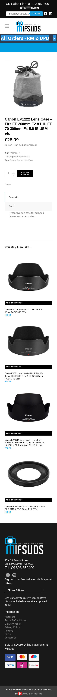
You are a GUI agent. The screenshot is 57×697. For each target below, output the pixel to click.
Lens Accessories (22, 156)
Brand (11, 206)
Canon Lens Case (25, 160)
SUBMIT (36, 13)
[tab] (28, 197)
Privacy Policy (12, 627)
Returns (9, 630)
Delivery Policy (13, 623)
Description (14, 197)
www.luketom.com (32, 693)
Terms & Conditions (15, 620)
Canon (13, 160)
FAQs (8, 634)
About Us (10, 616)
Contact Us (10, 637)
